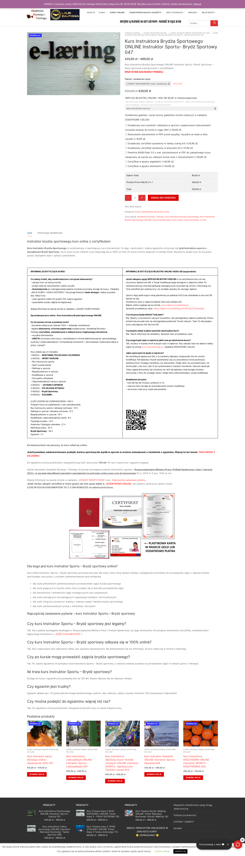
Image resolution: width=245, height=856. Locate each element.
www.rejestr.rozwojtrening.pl (174, 305)
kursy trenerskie (191, 220)
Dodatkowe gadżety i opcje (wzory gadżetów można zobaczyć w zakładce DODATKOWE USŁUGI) (166, 117)
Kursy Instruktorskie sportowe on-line (190, 33)
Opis (29, 232)
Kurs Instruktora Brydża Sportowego (182, 216)
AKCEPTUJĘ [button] (180, 851)
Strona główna (132, 33)
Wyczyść (177, 84)
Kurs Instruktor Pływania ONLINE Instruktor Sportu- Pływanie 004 (160, 760)
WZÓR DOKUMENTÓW (68, 634)
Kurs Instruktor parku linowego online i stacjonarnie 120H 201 (40, 760)
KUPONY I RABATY (184, 821)
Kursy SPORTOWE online (155, 33)
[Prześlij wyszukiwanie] (214, 23)
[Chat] (238, 844)
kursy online (177, 220)
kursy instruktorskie (162, 220)
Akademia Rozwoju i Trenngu (150, 216)
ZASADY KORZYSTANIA (91, 480)
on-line (203, 220)
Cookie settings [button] (162, 851)
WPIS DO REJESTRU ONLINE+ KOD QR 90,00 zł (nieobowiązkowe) (170, 101)
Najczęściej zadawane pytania (128, 480)
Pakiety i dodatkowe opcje (137, 79)
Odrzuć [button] (197, 4)
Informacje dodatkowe (49, 232)
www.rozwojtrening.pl (151, 347)
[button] (115, 36)
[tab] (29, 233)
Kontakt (178, 828)
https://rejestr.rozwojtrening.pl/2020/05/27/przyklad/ (179, 308)
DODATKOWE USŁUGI (118, 483)
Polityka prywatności (185, 815)
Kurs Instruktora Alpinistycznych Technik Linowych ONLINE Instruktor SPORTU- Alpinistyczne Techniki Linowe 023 (122, 763)
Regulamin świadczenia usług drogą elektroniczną (193, 807)
